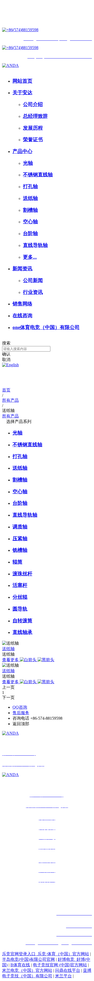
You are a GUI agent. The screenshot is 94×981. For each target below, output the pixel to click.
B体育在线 (20, 965)
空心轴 (30, 221)
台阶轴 (30, 233)
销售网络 (22, 303)
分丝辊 (20, 597)
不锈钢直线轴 (38, 174)
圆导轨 (20, 609)
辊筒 (17, 562)
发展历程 (33, 128)
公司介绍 (33, 104)
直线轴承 (22, 632)
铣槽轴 (20, 550)
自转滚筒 (22, 620)
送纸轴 (30, 198)
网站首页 (22, 81)
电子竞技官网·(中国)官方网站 (60, 965)
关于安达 (22, 92)
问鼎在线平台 (67, 970)
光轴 (28, 163)
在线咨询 (22, 315)
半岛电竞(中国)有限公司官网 (28, 959)
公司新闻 (33, 280)
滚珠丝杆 (22, 573)
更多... (30, 257)
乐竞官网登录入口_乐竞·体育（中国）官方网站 (45, 954)
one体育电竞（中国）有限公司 (46, 327)
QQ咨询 (20, 707)
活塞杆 (20, 585)
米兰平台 (63, 976)
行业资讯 (33, 292)
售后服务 (21, 712)
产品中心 (22, 151)
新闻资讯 (22, 268)
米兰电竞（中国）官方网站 (27, 970)
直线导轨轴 (35, 245)
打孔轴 (30, 186)
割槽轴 (30, 210)
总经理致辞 (35, 116)
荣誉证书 (33, 139)
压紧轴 (20, 538)
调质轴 (20, 526)
